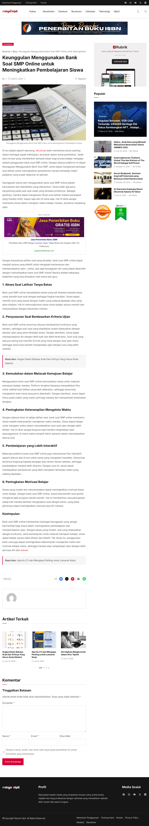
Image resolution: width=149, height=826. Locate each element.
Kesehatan (49, 11)
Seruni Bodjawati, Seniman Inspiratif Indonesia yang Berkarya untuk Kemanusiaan (128, 176)
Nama (6, 736)
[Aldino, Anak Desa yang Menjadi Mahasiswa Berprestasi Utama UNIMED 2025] (102, 150)
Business (76, 11)
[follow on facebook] (125, 2)
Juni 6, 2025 (17, 78)
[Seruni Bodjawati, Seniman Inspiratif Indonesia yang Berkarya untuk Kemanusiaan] (102, 181)
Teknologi (104, 11)
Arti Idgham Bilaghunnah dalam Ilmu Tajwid (73, 653)
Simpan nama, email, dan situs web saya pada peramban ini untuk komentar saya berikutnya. (41, 751)
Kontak (44, 3)
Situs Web (65, 736)
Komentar (8, 703)
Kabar (32, 11)
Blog (15, 51)
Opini (117, 11)
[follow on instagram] (130, 2)
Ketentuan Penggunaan (12, 3)
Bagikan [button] (82, 78)
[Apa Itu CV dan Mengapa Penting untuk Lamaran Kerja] (44, 646)
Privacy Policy (131, 818)
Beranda (6, 51)
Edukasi (62, 11)
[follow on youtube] (135, 2)
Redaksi (80, 822)
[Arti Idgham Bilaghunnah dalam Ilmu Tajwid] (73, 646)
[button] (138, 11)
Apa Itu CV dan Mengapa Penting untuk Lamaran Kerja (46, 560)
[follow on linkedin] (145, 2)
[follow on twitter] (140, 2)
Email (35, 736)
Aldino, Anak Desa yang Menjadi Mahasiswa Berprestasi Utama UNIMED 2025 (130, 144)
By (3, 78)
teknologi (41, 150)
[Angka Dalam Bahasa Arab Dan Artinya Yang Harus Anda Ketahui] (14, 646)
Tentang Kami (31, 3)
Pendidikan (8, 44)
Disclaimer (91, 822)
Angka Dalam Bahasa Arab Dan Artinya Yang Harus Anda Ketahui (13, 654)
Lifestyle (90, 11)
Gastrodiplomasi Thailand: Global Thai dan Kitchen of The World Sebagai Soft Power (129, 160)
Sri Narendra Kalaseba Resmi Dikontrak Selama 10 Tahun (128, 190)
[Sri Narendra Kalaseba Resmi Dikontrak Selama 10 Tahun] (102, 197)
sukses (24, 550)
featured (7, 579)
